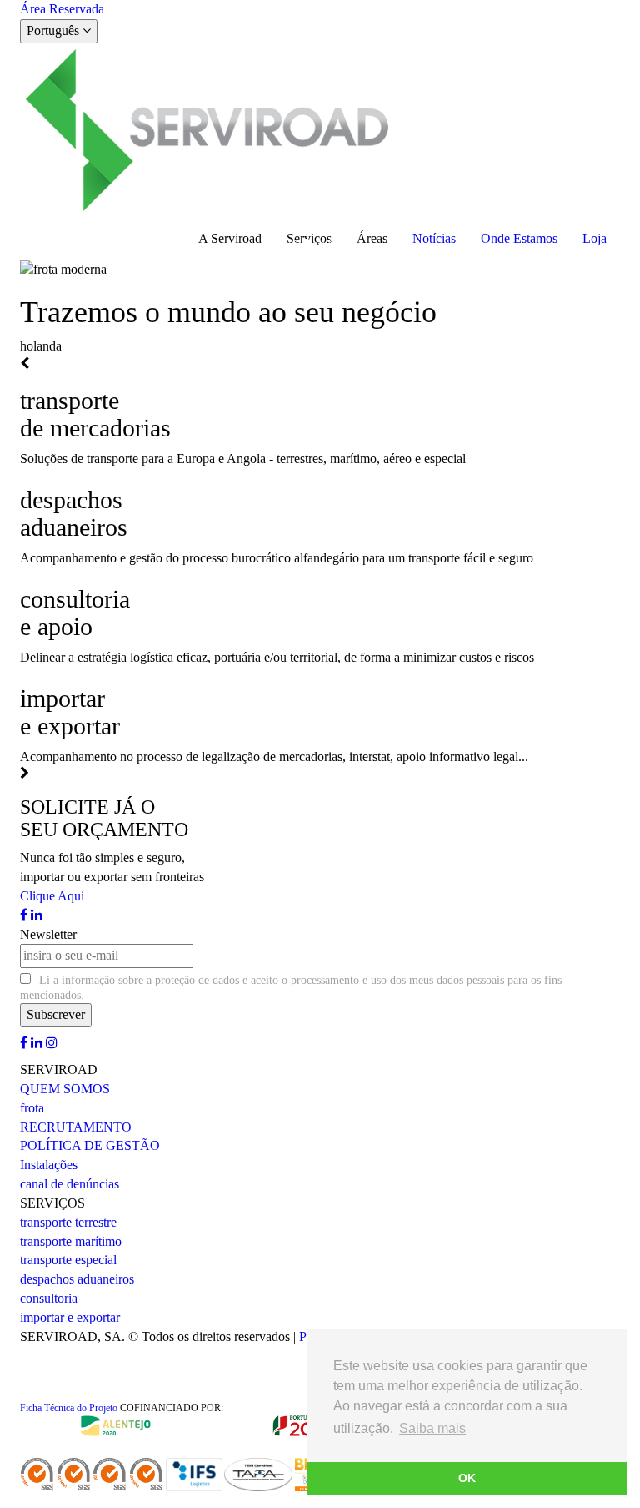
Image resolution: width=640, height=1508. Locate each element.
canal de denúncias (69, 1184)
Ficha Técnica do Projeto (69, 1408)
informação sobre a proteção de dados (150, 980)
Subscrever (56, 1014)
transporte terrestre (68, 1222)
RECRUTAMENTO (76, 1127)
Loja (594, 238)
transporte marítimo (71, 1241)
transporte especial (68, 1260)
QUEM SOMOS (65, 1089)
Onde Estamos (519, 238)
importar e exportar (70, 1317)
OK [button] (467, 1478)
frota (32, 1108)
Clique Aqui (52, 896)
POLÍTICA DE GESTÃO (90, 1145)
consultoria (49, 1298)
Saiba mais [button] (432, 1428)
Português (54, 30)
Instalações (49, 1164)
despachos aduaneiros (77, 1279)
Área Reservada (62, 9)
